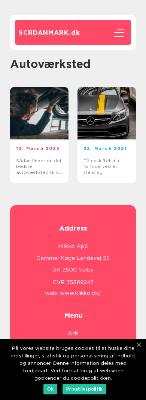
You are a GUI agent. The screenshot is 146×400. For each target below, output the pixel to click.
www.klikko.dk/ (80, 293)
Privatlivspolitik (84, 389)
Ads (73, 333)
